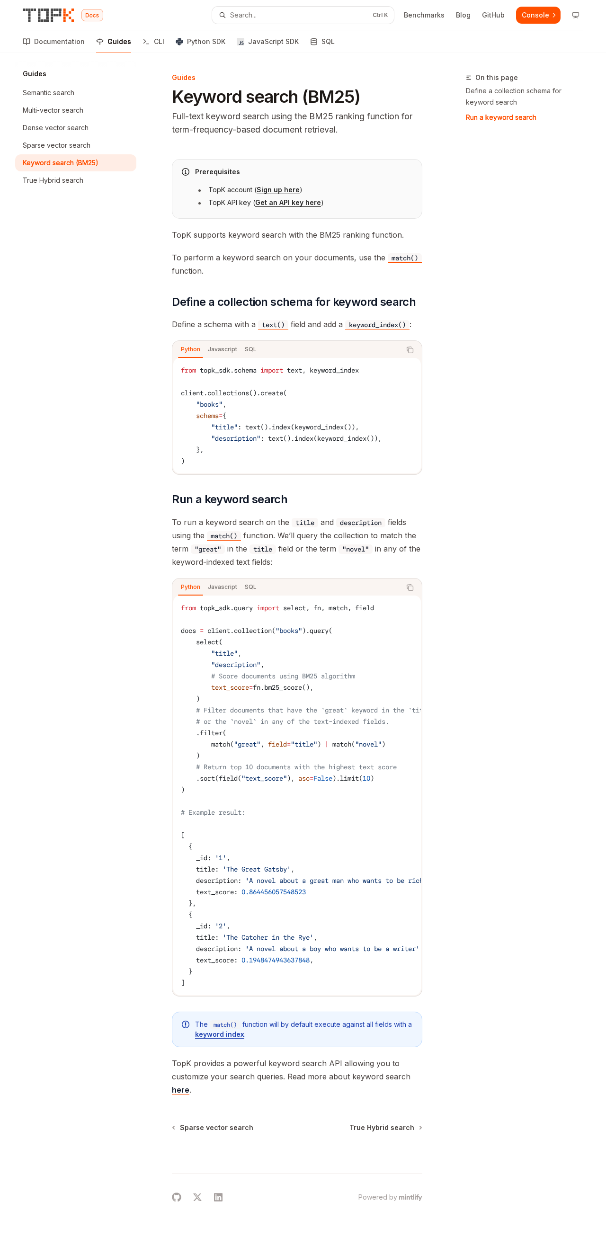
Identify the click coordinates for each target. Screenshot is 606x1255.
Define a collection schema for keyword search (513, 96)
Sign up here (278, 190)
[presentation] (297, 795)
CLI (159, 41)
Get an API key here (288, 202)
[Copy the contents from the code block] (410, 350)
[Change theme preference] (575, 15)
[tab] (190, 349)
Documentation (59, 41)
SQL (328, 41)
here (180, 1090)
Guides (119, 41)
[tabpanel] (297, 415)
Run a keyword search (501, 117)
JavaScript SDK (273, 41)
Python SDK (206, 41)
